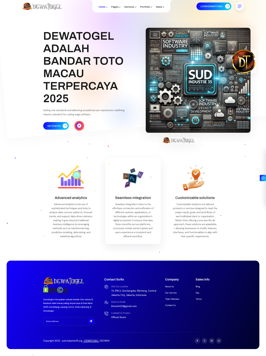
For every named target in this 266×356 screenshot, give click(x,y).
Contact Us (170, 305)
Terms (199, 299)
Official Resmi (118, 317)
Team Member (172, 299)
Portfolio (145, 7)
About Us (169, 286)
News (159, 7)
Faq (197, 292)
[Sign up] (91, 321)
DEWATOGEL (91, 340)
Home (102, 7)
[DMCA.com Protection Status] (55, 289)
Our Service (171, 292)
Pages (114, 7)
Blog (198, 286)
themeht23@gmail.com (124, 306)
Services (129, 7)
